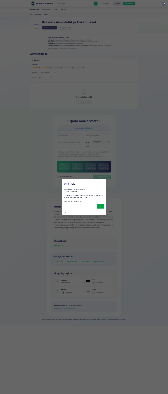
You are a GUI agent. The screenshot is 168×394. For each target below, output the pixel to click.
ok (100, 206)
